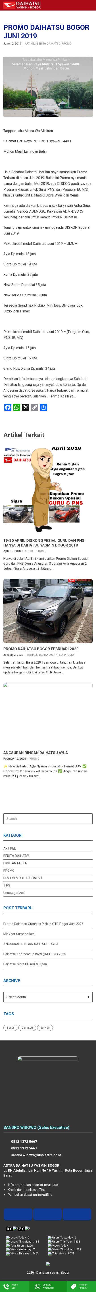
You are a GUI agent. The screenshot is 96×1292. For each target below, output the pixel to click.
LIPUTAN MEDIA (15, 863)
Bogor (10, 1027)
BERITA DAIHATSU (49, 43)
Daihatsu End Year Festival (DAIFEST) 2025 (34, 954)
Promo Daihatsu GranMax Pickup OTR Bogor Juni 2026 (43, 924)
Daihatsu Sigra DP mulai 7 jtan (25, 964)
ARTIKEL (30, 43)
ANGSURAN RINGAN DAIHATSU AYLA (35, 752)
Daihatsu (27, 1027)
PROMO (67, 43)
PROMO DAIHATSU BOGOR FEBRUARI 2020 (41, 649)
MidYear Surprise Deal (19, 934)
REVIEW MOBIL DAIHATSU (22, 878)
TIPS (6, 885)
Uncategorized (14, 893)
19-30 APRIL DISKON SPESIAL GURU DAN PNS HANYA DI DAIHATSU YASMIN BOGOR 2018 (43, 542)
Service (45, 1027)
